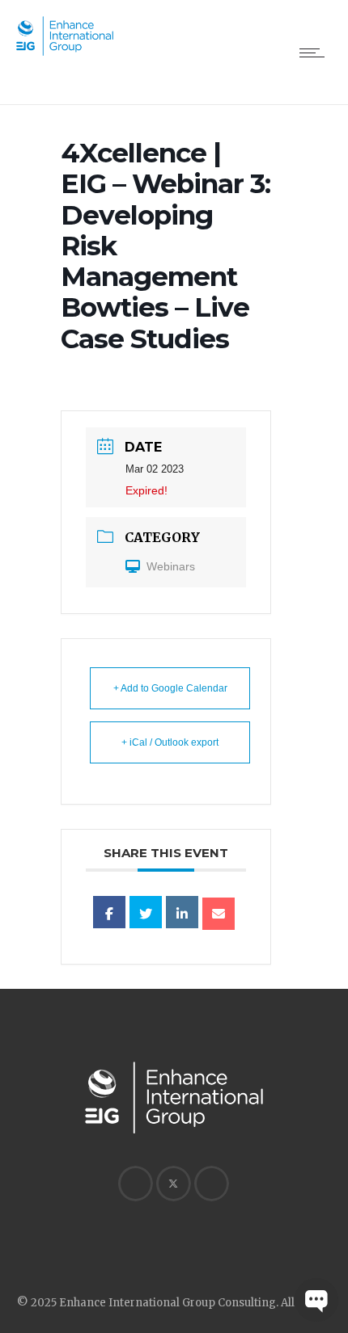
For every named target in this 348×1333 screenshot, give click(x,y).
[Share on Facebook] (109, 912)
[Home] (64, 51)
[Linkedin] (182, 912)
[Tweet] (145, 912)
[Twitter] (173, 1183)
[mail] (211, 1183)
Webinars (170, 566)
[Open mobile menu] (315, 52)
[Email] (218, 914)
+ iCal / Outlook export (170, 742)
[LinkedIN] (135, 1183)
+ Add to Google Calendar (170, 688)
